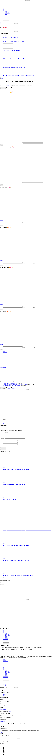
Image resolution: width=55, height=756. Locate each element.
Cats (3, 9)
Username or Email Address (5, 701)
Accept (1, 732)
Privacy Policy (5, 662)
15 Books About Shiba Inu (8, 514)
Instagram (4, 695)
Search (16, 23)
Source (1, 220)
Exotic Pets (7, 12)
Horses (6, 14)
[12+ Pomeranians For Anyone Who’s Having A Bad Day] (29, 63)
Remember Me (4, 705)
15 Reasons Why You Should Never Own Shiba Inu (14, 484)
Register (10, 711)
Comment (2, 438)
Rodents (6, 638)
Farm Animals (7, 13)
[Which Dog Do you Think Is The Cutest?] (29, 46)
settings (15, 451)
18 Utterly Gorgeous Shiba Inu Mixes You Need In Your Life (16, 469)
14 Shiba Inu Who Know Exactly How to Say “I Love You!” (16, 560)
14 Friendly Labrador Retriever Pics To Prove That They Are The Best (15, 384)
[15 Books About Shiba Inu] (29, 506)
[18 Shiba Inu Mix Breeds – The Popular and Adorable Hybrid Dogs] (29, 567)
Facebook (4, 694)
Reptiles (6, 15)
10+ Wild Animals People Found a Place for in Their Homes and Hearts (18, 75)
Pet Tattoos (4, 18)
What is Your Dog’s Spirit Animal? (10, 37)
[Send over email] (3, 754)
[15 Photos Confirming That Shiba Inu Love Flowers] (29, 491)
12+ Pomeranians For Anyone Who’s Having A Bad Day (15, 67)
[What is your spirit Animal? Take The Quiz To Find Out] (29, 39)
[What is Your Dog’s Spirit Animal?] (29, 35)
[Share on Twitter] (3, 750)
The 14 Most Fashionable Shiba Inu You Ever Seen (11, 385)
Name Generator (5, 17)
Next (4, 77)
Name (1, 440)
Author (4, 351)
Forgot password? (3, 709)
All (3, 10)
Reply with (3, 449)
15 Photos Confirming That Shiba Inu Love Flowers (14, 499)
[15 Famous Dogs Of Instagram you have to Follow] (29, 54)
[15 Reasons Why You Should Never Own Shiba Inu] (29, 476)
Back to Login (2, 721)
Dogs (3, 8)
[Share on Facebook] (3, 748)
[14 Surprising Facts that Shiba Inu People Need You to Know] (29, 537)
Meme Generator (5, 639)
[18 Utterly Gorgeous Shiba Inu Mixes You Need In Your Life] (29, 461)
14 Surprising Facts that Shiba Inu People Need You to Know (16, 545)
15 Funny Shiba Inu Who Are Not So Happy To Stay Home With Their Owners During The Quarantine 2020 (27, 530)
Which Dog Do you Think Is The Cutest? (12, 50)
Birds (6, 11)
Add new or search (3, 738)
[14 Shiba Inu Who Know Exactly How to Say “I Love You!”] (29, 552)
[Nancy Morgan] (7, 366)
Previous (1, 77)
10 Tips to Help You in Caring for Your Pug (10, 383)
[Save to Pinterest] (4, 752)
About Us (4, 660)
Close (1, 665)
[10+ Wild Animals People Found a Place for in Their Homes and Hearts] (29, 71)
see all (12, 381)
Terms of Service (5, 661)
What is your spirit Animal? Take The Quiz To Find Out (15, 41)
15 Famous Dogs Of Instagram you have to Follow (14, 58)
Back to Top (2, 664)
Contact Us (4, 685)
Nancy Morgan (3, 367)
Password (2, 703)
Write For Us (5, 19)
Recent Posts (5, 352)
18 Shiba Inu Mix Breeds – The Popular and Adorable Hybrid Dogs (18, 575)
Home (4, 659)
